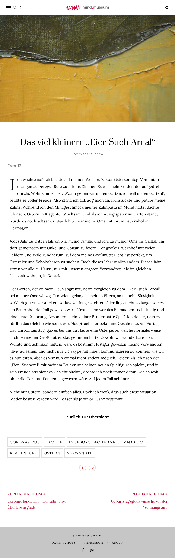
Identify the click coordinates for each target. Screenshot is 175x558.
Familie (54, 442)
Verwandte (80, 452)
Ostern (52, 452)
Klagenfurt (23, 452)
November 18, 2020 (87, 154)
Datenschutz (64, 542)
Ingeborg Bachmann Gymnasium (106, 442)
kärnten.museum (92, 535)
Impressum (93, 542)
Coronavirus (25, 442)
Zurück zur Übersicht (87, 417)
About (117, 542)
